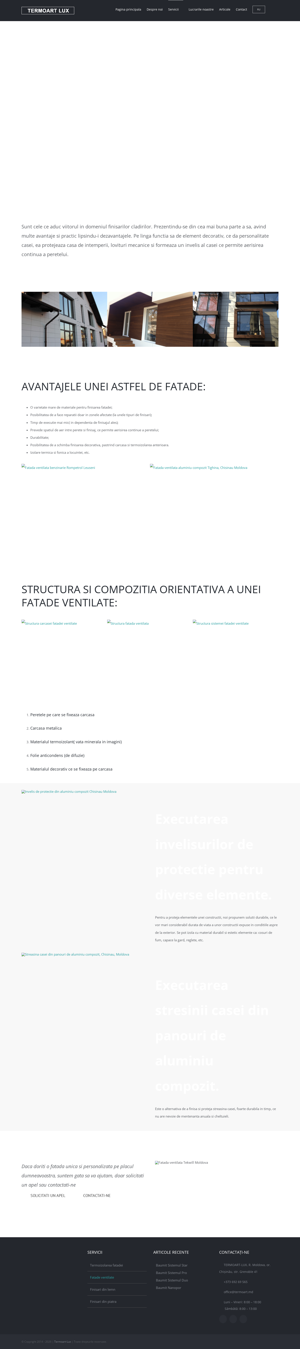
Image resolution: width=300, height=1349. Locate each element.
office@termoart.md (238, 1292)
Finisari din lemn (102, 1289)
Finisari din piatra (103, 1301)
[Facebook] (223, 1319)
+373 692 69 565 (236, 1282)
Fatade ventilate (102, 1277)
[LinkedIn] (233, 1319)
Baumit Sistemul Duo (172, 1280)
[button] (272, 9)
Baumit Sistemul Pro (171, 1272)
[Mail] (243, 1319)
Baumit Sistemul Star (172, 1265)
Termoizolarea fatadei (106, 1265)
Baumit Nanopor (168, 1287)
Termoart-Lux (63, 1341)
